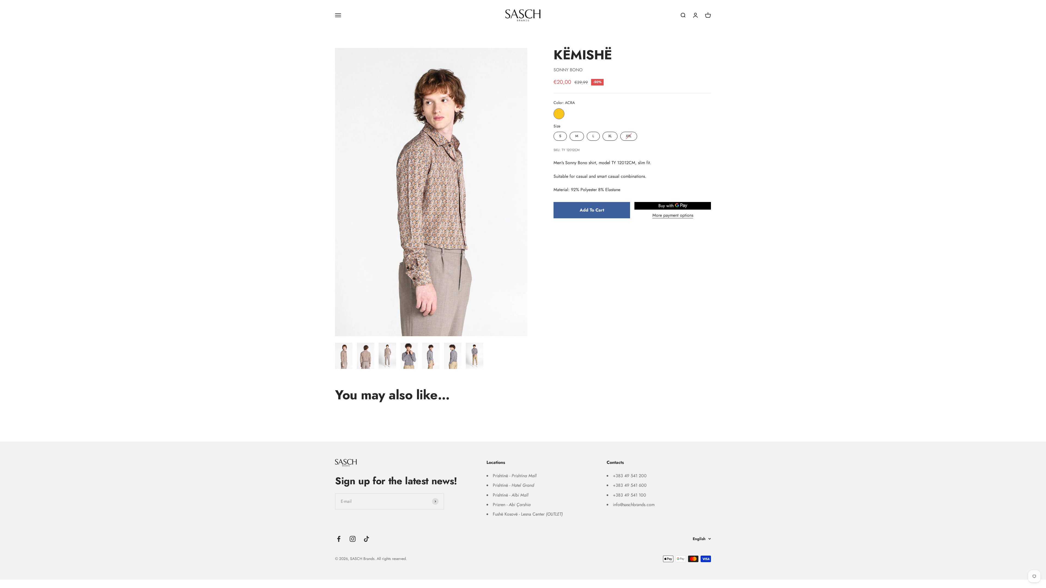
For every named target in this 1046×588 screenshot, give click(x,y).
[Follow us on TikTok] (366, 539)
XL (610, 135)
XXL (629, 135)
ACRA (559, 113)
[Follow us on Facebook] (338, 539)
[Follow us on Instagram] (352, 539)
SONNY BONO (568, 70)
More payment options (672, 215)
